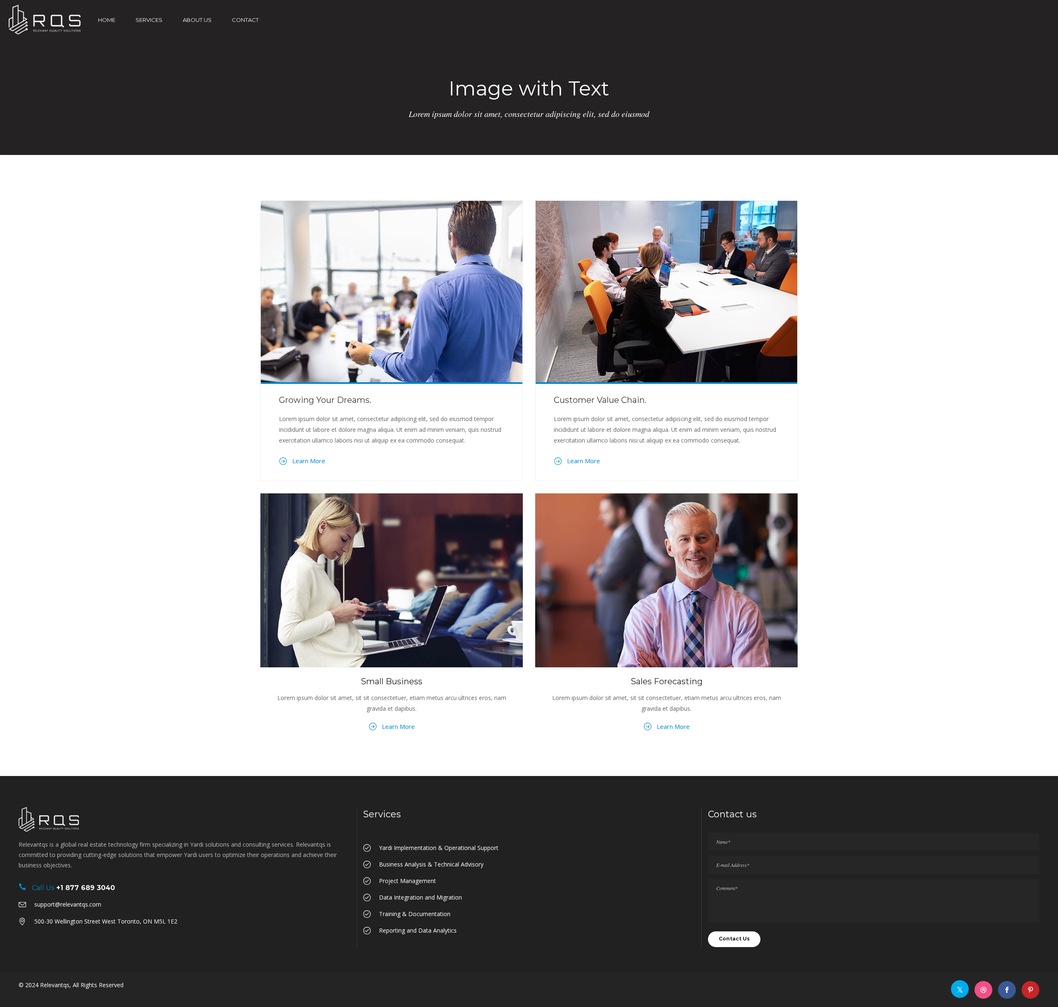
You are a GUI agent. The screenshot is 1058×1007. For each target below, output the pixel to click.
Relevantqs (54, 985)
